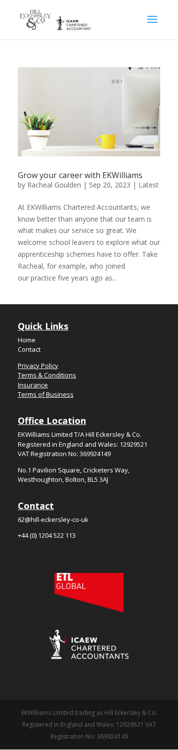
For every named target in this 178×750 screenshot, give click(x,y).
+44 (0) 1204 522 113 (47, 535)
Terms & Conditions (47, 375)
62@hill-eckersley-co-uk (53, 519)
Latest (148, 184)
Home (27, 339)
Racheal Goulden (54, 184)
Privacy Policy (38, 365)
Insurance (33, 384)
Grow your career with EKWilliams (80, 175)
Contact (29, 349)
